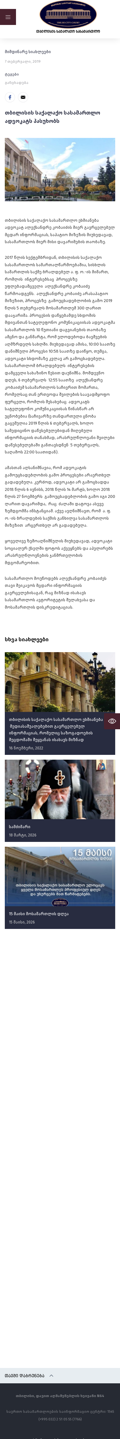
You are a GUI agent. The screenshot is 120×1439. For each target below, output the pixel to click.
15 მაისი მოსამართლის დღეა (39, 913)
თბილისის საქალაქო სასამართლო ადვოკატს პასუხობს (52, 116)
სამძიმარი (19, 826)
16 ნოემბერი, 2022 (26, 748)
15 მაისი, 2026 (22, 922)
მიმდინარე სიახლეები (28, 51)
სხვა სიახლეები (27, 639)
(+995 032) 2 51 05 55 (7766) (60, 1419)
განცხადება (16, 82)
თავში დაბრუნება (24, 1375)
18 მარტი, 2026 (22, 835)
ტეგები (12, 74)
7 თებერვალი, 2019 (23, 61)
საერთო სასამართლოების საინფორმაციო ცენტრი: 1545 (60, 1411)
